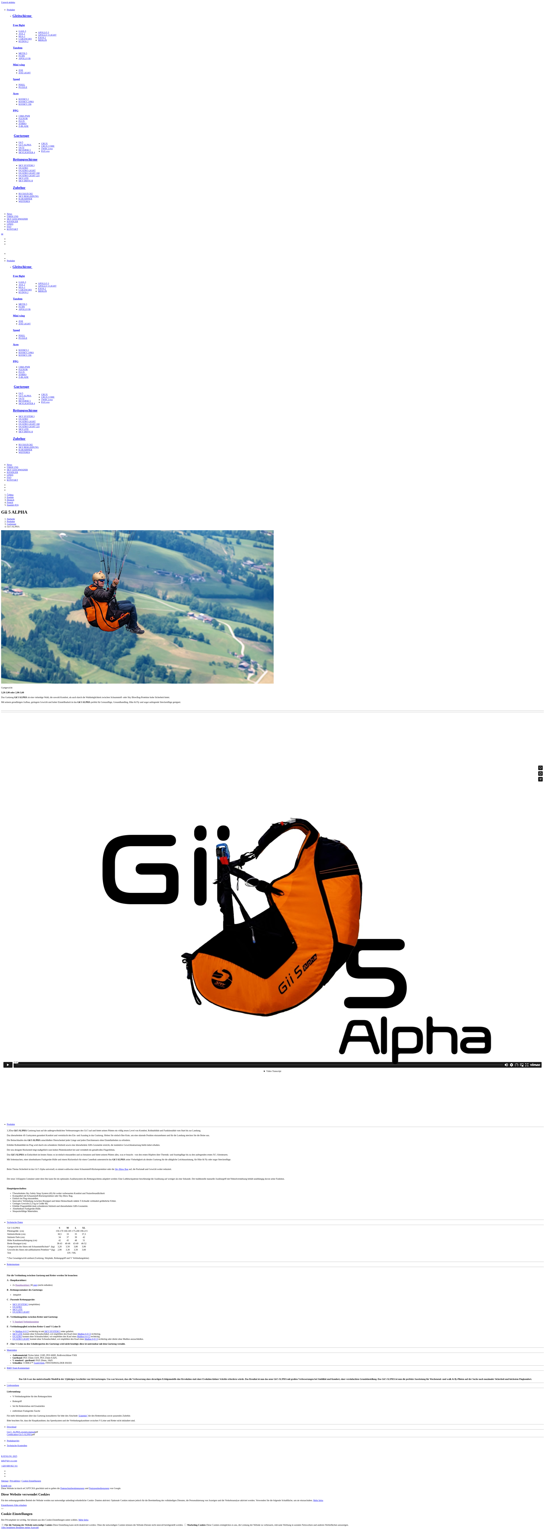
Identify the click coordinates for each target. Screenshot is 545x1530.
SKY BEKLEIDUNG (29, 196)
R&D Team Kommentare (18, 1368)
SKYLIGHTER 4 (27, 152)
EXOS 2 (42, 37)
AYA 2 (22, 34)
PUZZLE (23, 87)
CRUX (44, 143)
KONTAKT (12, 229)
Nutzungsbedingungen (99, 1488)
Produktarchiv (13, 1441)
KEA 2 (22, 36)
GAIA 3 (22, 31)
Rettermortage (13, 1264)
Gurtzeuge (21, 135)
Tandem (17, 47)
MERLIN (42, 40)
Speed (16, 79)
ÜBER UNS (12, 216)
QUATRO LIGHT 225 (29, 175)
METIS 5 (23, 53)
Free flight (19, 25)
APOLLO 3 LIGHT (47, 35)
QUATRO (23, 168)
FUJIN (22, 56)
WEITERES (24, 201)
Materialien (12, 1350)
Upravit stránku (8, 2)
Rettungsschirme (25, 159)
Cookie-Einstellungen (31, 1481)
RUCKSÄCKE (26, 193)
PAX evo (45, 151)
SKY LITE (24, 178)
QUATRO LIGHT (27, 170)
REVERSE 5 (25, 150)
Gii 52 (21, 147)
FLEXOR (23, 118)
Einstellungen (7, 1505)
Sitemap (4, 1481)
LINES (10, 224)
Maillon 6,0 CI (22, 1331)
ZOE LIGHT (25, 73)
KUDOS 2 (23, 41)
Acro (16, 93)
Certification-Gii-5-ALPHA (19, 1434)
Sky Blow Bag (121, 1169)
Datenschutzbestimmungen (72, 1488)
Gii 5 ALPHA (25, 145)
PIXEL (22, 85)
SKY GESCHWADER (17, 219)
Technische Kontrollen (17, 1445)
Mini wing (19, 64)
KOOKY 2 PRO (26, 101)
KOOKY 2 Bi (25, 104)
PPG (15, 110)
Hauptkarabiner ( (23, 1285)
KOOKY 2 (24, 99)
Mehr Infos (318, 1500)
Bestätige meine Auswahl (27, 1527)
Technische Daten (15, 1222)
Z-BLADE (24, 126)
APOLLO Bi (25, 58)
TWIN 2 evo (47, 148)
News (9, 214)
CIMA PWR (24, 116)
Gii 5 (21, 142)
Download (11, 1427)
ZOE (21, 70)
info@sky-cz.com (9, 1461)
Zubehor (19, 187)
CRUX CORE (47, 146)
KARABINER (25, 199)
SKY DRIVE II (26, 181)
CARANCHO (25, 39)
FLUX (22, 121)
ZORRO (23, 123)
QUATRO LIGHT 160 (29, 173)
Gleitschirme (22, 16)
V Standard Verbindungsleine (25, 1321)
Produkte (11, 10)
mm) (35, 1285)
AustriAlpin (39, 1363)
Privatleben (15, 1481)
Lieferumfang (13, 1385)
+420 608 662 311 (9, 1466)
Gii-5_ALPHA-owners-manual (21, 1432)
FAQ (9, 226)
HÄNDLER (12, 221)
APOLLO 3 (43, 32)
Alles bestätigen (8, 1527)
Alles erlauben (20, 1505)
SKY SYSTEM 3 (26, 165)
